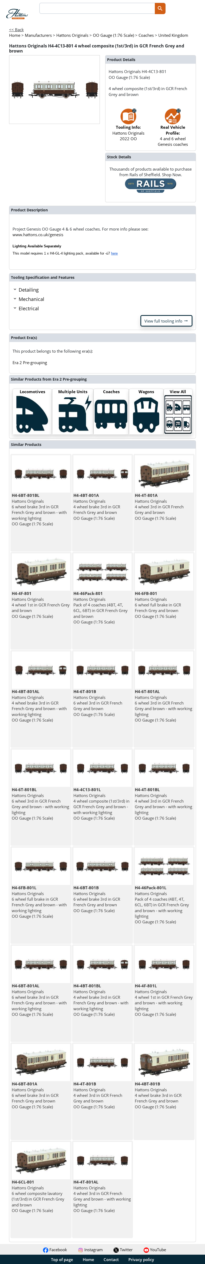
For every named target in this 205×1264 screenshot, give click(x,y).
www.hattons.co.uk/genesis (38, 234)
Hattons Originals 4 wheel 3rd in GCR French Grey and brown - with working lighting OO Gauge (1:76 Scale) (163, 803)
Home (88, 1259)
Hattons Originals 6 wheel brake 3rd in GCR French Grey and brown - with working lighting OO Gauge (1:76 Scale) (39, 509)
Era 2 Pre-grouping (30, 362)
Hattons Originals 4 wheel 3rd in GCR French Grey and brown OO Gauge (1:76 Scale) (159, 507)
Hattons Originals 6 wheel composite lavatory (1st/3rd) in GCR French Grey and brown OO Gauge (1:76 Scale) (38, 1196)
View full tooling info (166, 321)
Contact (111, 1259)
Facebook (57, 1249)
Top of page (62, 1259)
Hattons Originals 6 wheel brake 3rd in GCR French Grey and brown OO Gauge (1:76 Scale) (96, 899)
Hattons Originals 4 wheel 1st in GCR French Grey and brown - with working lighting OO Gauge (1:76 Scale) (164, 1000)
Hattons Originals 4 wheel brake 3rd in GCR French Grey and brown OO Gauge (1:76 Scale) (96, 507)
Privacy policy (141, 1259)
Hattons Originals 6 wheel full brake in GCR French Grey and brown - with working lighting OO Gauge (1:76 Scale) (39, 902)
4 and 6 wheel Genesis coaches (173, 135)
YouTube (157, 1249)
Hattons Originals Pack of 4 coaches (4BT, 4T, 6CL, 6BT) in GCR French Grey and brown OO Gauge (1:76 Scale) (100, 607)
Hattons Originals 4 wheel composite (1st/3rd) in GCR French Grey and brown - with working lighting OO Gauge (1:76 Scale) (101, 803)
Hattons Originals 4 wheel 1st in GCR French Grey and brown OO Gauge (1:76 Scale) (41, 605)
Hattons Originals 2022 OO (128, 132)
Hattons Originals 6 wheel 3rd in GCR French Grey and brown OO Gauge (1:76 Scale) (97, 703)
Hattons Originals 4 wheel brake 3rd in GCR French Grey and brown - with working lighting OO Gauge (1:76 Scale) (39, 705)
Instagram (93, 1249)
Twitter (126, 1249)
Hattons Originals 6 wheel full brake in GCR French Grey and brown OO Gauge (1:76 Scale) (158, 605)
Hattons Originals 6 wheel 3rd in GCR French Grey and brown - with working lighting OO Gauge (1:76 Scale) (163, 705)
